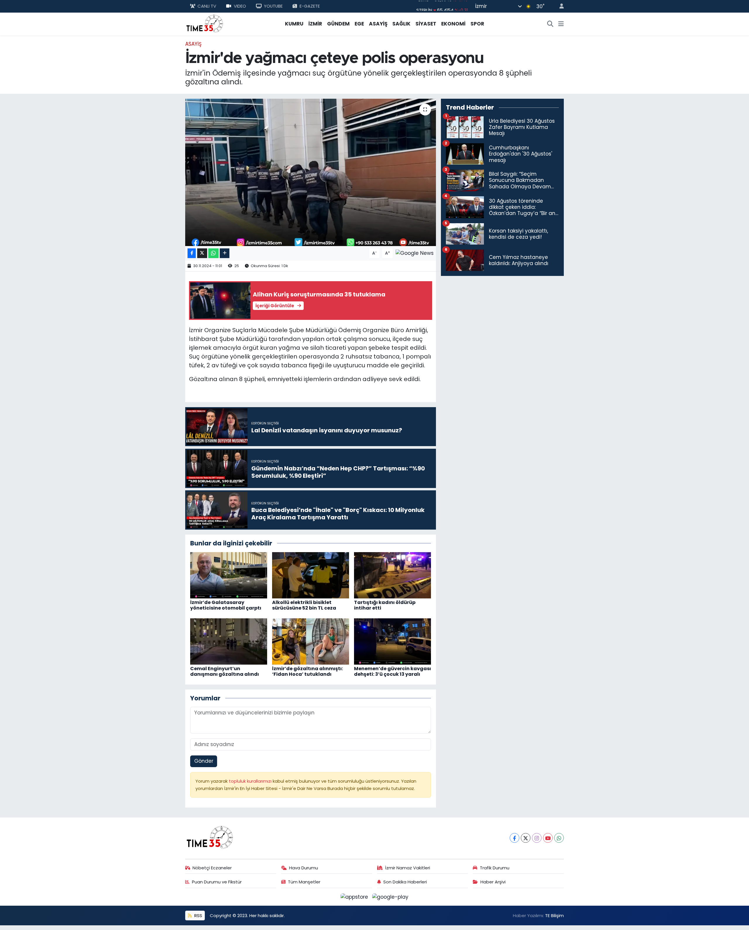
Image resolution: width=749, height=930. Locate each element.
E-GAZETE (310, 6)
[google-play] (390, 896)
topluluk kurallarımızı (251, 781)
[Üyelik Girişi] (559, 6)
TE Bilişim (554, 915)
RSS (197, 915)
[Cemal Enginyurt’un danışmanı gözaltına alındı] (228, 640)
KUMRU (294, 23)
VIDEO (240, 6)
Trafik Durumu (494, 868)
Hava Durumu (303, 868)
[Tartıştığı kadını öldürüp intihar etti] (392, 574)
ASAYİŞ (378, 23)
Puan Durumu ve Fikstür (217, 882)
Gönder (203, 761)
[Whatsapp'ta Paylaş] (213, 253)
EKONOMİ (453, 23)
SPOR (477, 23)
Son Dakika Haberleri (405, 882)
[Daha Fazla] (224, 253)
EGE (359, 23)
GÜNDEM (338, 23)
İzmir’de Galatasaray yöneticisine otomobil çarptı (225, 605)
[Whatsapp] (559, 838)
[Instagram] (537, 838)
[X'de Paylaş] (202, 253)
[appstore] (355, 896)
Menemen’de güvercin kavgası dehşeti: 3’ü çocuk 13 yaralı (392, 671)
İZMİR (315, 23)
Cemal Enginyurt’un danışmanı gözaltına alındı (224, 671)
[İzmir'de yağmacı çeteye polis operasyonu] (310, 172)
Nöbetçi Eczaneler (212, 868)
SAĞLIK (401, 23)
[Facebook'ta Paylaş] (192, 253)
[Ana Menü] (561, 24)
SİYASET (425, 23)
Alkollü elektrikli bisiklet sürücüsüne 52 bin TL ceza (304, 605)
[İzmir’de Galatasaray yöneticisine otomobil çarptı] (228, 574)
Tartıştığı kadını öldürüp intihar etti (384, 605)
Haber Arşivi (493, 882)
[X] (525, 838)
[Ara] (550, 24)
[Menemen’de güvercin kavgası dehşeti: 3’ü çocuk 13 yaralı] (392, 640)
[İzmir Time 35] (204, 23)
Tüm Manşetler (304, 882)
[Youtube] (548, 838)
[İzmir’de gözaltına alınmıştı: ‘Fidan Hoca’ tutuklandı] (310, 640)
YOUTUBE (273, 6)
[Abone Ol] (415, 252)
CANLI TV (206, 6)
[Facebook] (514, 838)
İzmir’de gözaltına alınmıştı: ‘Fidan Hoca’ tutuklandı (307, 671)
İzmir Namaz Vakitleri (407, 868)
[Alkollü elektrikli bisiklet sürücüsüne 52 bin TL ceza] (310, 574)
